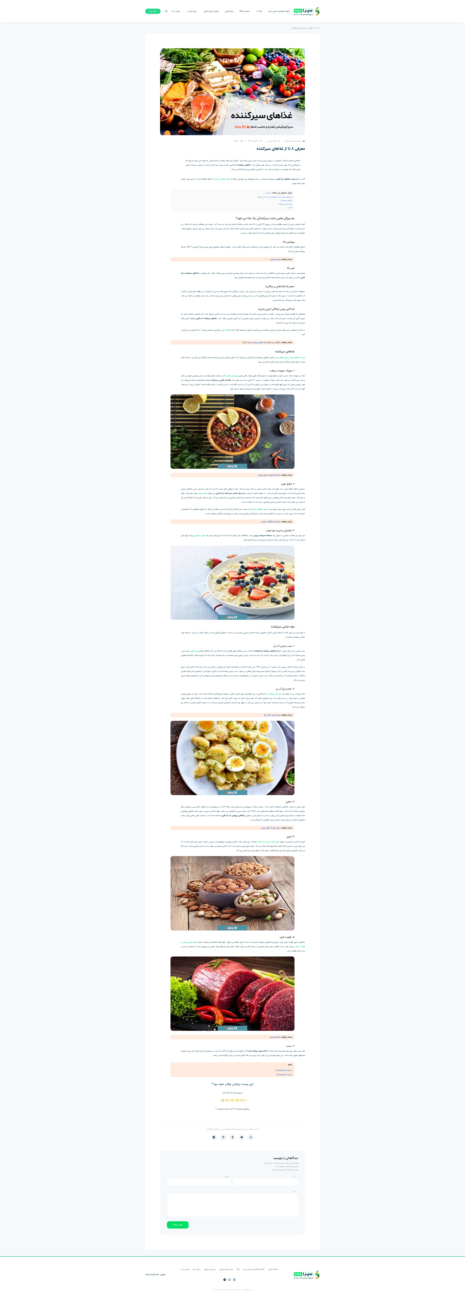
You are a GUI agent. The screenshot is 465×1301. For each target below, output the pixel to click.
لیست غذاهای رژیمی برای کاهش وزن (290, 357)
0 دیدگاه (237, 141)
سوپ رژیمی (202, 493)
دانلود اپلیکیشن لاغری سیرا (253, 1269)
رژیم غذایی (288, 141)
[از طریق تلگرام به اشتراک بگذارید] (214, 1137)
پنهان (268, 193)
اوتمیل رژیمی (258, 342)
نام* (294, 1176)
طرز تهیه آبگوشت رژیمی (270, 521)
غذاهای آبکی (257, 509)
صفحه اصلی (273, 1269)
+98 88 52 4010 (152, 1274)
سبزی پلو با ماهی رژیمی (270, 827)
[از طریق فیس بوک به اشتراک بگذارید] (232, 1137)
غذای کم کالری (199, 535)
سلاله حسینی (272, 141)
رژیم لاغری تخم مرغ (272, 714)
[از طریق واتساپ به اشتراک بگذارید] (251, 1137)
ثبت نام (153, 11)
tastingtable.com (283, 1074)
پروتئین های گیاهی (229, 375)
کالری (255, 295)
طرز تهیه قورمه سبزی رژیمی (269, 475)
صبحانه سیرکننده (274, 693)
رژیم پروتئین (275, 259)
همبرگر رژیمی (275, 1037)
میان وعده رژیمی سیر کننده (268, 841)
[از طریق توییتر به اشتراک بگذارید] (242, 1137)
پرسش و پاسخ (210, 1269)
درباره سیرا (197, 1269)
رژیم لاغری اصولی (226, 1269)
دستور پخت (297, 141)
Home (317, 28)
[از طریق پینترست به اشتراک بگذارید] (223, 1137)
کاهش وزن (225, 330)
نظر (294, 1191)
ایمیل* (226, 1176)
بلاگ (238, 1269)
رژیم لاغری (194, 650)
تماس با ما (185, 1269)
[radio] (242, 1101)
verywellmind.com (283, 1070)
